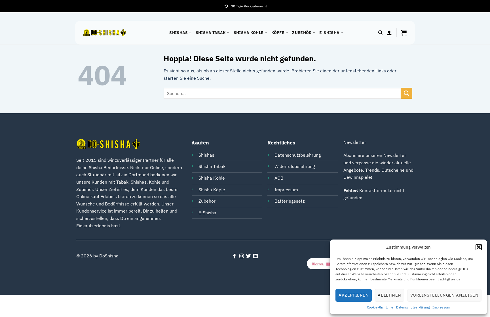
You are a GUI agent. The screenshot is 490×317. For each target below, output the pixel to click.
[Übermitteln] (406, 93)
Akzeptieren (354, 295)
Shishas (178, 32)
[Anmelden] (389, 32)
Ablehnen (389, 295)
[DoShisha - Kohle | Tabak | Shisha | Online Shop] (104, 32)
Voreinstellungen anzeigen (444, 295)
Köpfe (277, 32)
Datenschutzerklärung (413, 307)
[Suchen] (380, 32)
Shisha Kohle (248, 32)
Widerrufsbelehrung (294, 166)
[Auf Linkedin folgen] (255, 256)
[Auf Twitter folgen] (248, 256)
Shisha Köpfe (211, 189)
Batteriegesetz (289, 201)
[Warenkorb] (404, 32)
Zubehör (301, 32)
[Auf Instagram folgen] (241, 256)
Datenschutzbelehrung (297, 155)
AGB (278, 178)
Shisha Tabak (211, 32)
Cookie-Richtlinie (380, 307)
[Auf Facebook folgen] (234, 256)
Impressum (441, 307)
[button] (478, 247)
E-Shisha (329, 32)
